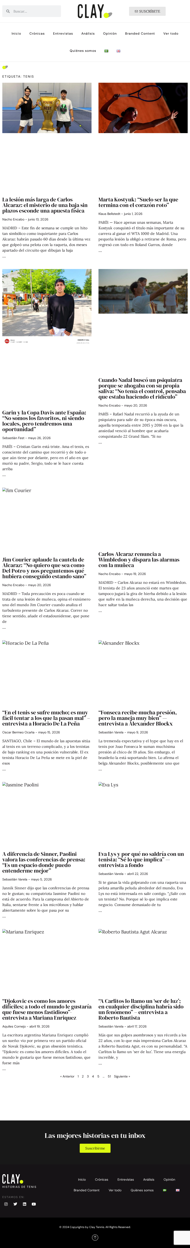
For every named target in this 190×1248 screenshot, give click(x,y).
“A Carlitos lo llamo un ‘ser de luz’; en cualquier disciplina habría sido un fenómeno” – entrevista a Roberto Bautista (141, 1009)
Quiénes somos (83, 51)
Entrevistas (63, 33)
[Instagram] (6, 1204)
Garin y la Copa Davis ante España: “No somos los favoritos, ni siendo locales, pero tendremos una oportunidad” (44, 421)
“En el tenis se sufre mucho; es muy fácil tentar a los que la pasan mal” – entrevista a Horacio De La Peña (46, 718)
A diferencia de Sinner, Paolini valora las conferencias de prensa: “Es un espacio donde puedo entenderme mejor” (43, 862)
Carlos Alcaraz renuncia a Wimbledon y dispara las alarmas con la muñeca (138, 559)
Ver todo (170, 33)
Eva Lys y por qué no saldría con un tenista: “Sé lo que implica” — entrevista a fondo (141, 859)
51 (109, 1076)
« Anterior (67, 1076)
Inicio (16, 33)
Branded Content (140, 33)
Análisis (88, 33)
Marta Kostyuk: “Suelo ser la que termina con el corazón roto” (138, 202)
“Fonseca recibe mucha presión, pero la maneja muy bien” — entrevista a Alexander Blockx (137, 718)
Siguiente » (122, 1076)
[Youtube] (34, 1204)
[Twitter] (15, 1204)
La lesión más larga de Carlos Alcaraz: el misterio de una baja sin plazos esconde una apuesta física (45, 205)
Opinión (110, 33)
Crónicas (37, 33)
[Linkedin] (24, 1204)
